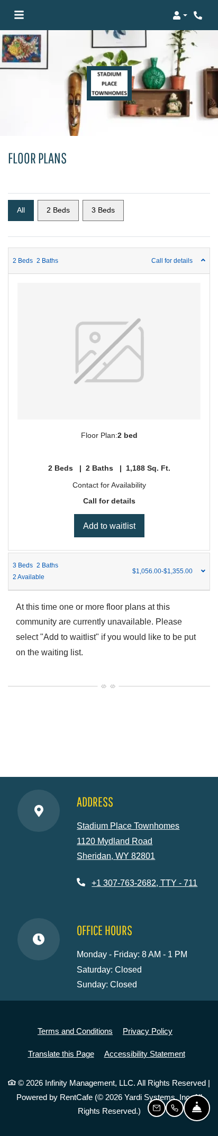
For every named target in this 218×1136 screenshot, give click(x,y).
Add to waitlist (113, 525)
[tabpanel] (109, 399)
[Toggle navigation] (19, 15)
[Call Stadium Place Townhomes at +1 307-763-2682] (199, 15)
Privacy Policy (147, 1031)
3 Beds (103, 210)
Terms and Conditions (75, 1031)
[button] (179, 15)
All (21, 210)
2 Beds (58, 210)
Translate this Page (61, 1053)
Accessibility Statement (144, 1053)
